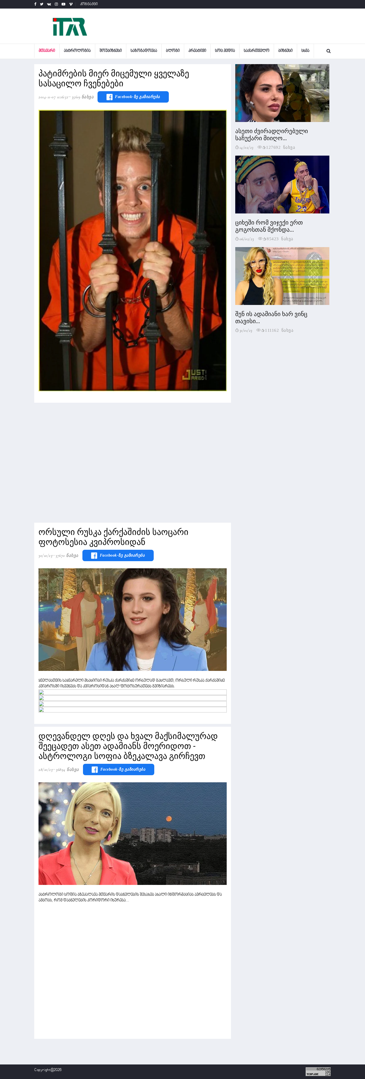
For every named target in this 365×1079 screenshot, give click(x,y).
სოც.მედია (225, 51)
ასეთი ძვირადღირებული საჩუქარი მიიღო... (271, 135)
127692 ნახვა (280, 147)
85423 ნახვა (280, 238)
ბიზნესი (285, 51)
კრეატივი (197, 51)
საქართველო (256, 51)
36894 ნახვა (67, 769)
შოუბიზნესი (111, 51)
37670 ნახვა (67, 555)
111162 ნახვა (279, 330)
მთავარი (47, 51)
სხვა (305, 51)
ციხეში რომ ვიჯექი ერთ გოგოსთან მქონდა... (269, 226)
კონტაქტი (89, 4)
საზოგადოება (144, 51)
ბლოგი (173, 51)
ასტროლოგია (77, 51)
